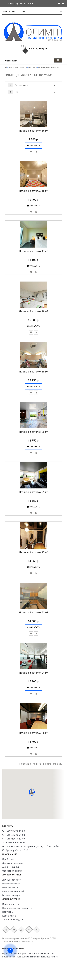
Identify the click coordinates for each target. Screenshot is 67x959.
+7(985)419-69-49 (15, 838)
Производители (10, 904)
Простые (32, 67)
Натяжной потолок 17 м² (33, 251)
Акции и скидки (10, 867)
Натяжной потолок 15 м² (33, 130)
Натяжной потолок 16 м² (33, 190)
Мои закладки (10, 887)
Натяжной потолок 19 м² (33, 371)
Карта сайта (9, 916)
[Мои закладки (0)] (59, 3)
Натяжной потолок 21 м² (33, 492)
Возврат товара (11, 895)
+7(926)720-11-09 (15, 831)
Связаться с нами (12, 871)
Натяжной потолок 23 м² (33, 612)
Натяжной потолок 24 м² (33, 672)
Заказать (34, 145)
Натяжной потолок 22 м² (33, 552)
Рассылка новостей (13, 891)
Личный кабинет (11, 880)
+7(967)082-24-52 (15, 835)
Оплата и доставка (12, 863)
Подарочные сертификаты (17, 908)
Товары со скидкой (13, 919)
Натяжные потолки (17, 67)
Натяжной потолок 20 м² (33, 431)
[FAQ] (63, 3)
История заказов (11, 883)
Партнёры (7, 912)
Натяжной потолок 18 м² (33, 311)
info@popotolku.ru (15, 842)
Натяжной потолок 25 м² (33, 733)
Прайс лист (8, 859)
